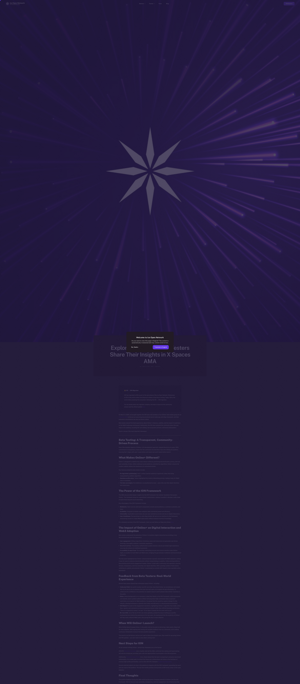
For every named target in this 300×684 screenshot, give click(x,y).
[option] (224, 682)
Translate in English (160, 347)
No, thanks (134, 347)
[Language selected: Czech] (260, 682)
